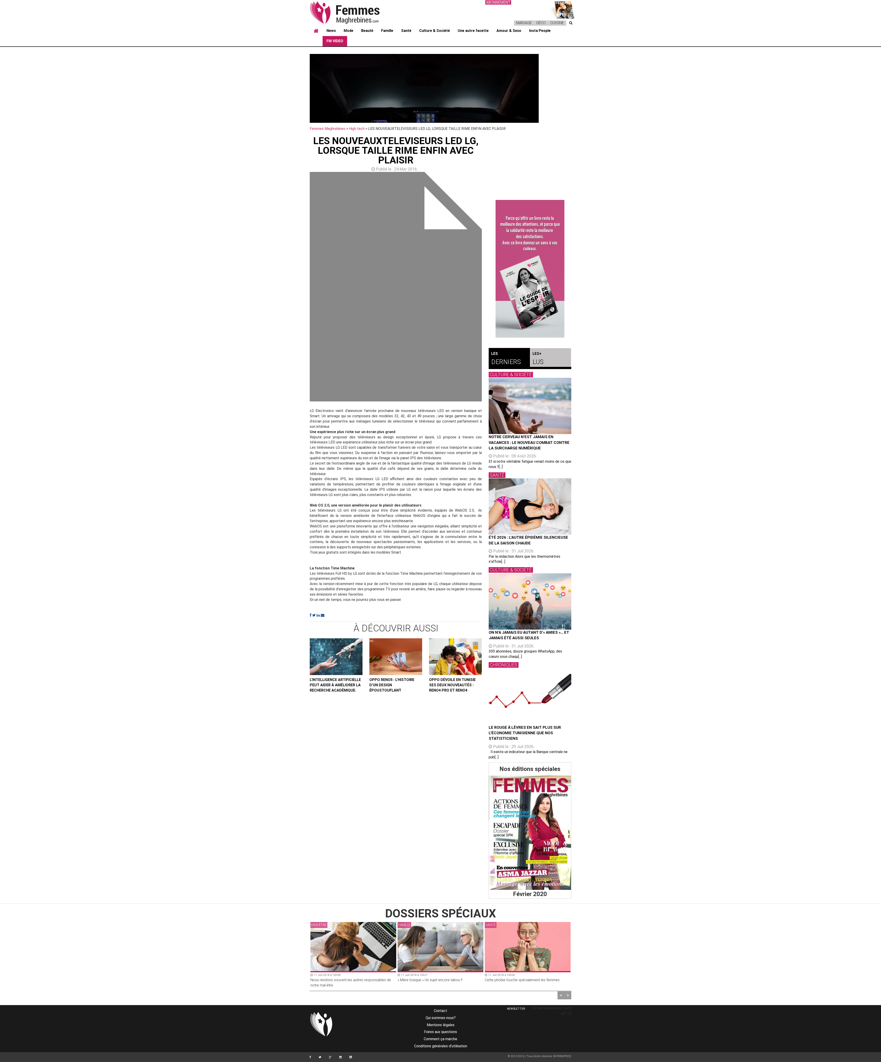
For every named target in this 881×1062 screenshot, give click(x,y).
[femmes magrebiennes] (351, 12)
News (331, 30)
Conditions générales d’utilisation (440, 1046)
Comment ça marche (440, 1039)
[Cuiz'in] (562, 9)
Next (488, 288)
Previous (302, 288)
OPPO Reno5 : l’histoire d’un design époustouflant (391, 685)
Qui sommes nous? (441, 1018)
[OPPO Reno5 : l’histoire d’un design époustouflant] (395, 656)
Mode (348, 30)
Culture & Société (434, 30)
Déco (541, 23)
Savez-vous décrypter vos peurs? (512, 980)
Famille (387, 30)
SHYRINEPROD (562, 1056)
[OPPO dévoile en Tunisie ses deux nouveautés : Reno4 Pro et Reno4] (455, 656)
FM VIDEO (334, 41)
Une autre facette (473, 30)
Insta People (540, 30)
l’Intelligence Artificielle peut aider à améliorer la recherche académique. (335, 685)
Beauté (367, 30)
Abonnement (498, 2)
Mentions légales (440, 1025)
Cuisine (557, 23)
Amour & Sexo (508, 30)
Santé (406, 30)
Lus (538, 358)
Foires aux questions (440, 1032)
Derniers (506, 358)
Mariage (524, 23)
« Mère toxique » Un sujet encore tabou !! (342, 980)
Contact (440, 1011)
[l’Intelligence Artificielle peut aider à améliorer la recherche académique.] (336, 656)
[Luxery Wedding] (530, 833)
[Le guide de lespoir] (530, 269)
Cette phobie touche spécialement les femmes (435, 980)
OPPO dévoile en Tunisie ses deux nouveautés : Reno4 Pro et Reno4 (452, 685)
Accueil (316, 31)
